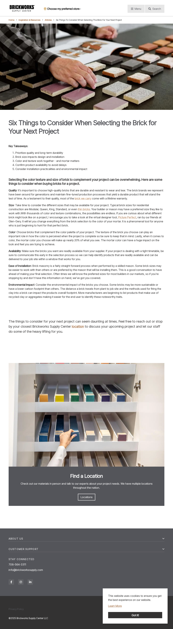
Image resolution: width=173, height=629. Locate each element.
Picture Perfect (127, 217)
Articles (48, 20)
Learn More (115, 606)
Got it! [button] (135, 615)
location (78, 326)
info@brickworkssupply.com (26, 570)
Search (156, 8)
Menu (138, 8)
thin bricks (84, 209)
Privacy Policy (16, 609)
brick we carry (83, 198)
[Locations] (86, 415)
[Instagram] (20, 582)
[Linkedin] (30, 582)
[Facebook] (11, 582)
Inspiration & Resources (29, 20)
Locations (87, 497)
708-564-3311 (17, 564)
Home (11, 20)
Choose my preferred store (63, 8)
